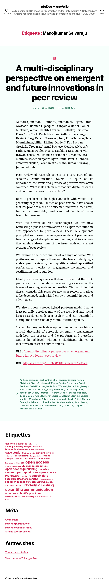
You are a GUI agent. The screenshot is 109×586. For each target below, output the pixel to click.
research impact (15, 481)
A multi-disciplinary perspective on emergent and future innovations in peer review (55, 82)
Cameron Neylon (75, 380)
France (46, 455)
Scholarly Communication (39, 482)
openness (9, 472)
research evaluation (46, 479)
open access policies (37, 466)
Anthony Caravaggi (29, 380)
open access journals (15, 466)
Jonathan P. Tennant (49, 392)
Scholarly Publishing (38, 485)
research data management (21, 478)
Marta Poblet (74, 399)
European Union (35, 456)
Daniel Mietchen (37, 386)
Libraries (9, 463)
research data (38, 475)
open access (37, 462)
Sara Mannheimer (64, 402)
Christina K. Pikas (28, 383)
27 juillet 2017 (69, 108)
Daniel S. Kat (74, 386)
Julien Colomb (27, 396)
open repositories (27, 472)
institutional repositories (37, 458)
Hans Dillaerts (47, 108)
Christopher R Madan (47, 383)
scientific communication (32, 405)
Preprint (24, 476)
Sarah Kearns (81, 402)
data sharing (22, 455)
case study (12, 452)
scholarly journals (13, 486)
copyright (40, 453)
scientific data (10, 494)
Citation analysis (28, 453)
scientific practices (29, 493)
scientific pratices (12, 497)
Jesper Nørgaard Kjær (76, 389)
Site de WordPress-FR (18, 531)
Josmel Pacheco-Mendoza (73, 392)
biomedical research (17, 449)
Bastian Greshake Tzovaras (53, 380)
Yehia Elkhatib (35, 408)
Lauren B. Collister (60, 396)
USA (7, 499)
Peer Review (49, 402)
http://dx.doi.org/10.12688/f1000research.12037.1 (55, 363)
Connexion (11, 519)
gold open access (12, 459)
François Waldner (55, 389)
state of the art (42, 497)
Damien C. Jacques (68, 383)
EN (54, 58)
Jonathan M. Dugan (29, 392)
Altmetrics (33, 444)
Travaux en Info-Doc (16, 552)
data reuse (9, 456)
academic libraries (16, 443)
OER (22, 463)
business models (37, 450)
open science (47, 472)
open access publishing (21, 469)
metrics (17, 463)
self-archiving (28, 497)
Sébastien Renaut (53, 405)
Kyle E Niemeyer (43, 396)
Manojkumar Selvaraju (40, 399)
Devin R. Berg (39, 389)
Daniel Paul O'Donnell (56, 386)
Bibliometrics (38, 447)
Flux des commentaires (18, 527)
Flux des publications (17, 523)
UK (51, 497)
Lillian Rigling (77, 396)
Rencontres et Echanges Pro (21, 558)
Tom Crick (68, 405)
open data (44, 469)
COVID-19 (50, 453)
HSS (21, 459)
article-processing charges (18, 446)
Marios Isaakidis (59, 399)
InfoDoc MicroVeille (54, 6)
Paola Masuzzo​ (34, 402)
